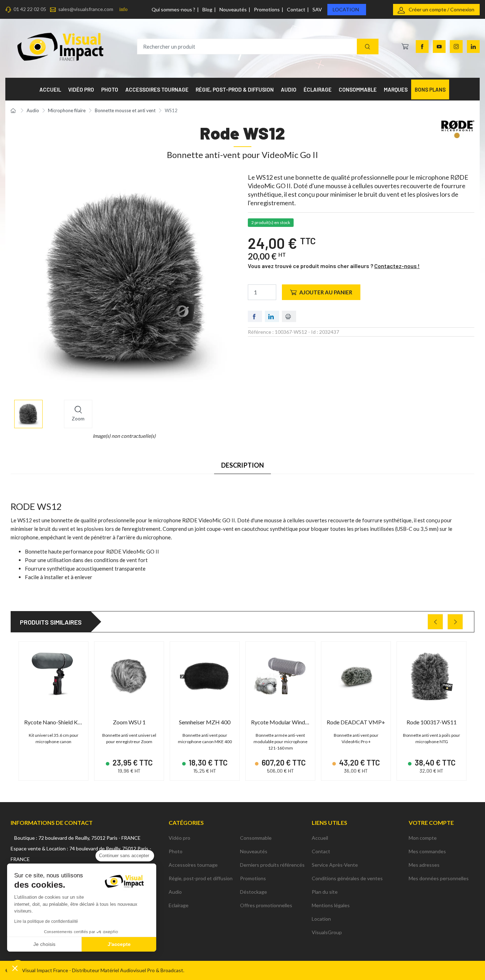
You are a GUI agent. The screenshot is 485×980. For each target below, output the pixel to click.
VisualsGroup (327, 932)
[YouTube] (439, 46)
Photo (175, 851)
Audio (175, 892)
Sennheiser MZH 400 (204, 722)
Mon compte (423, 838)
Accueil (320, 838)
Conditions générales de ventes (347, 878)
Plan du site (325, 892)
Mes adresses (424, 865)
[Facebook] (422, 46)
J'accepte (119, 944)
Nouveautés (233, 9)
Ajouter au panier (325, 292)
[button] (14, 967)
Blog (207, 9)
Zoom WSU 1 (129, 722)
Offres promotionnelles (266, 905)
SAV (317, 9)
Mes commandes (427, 851)
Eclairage (179, 905)
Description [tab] (242, 465)
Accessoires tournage (193, 865)
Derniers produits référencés (272, 865)
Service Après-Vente (335, 865)
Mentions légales (331, 905)
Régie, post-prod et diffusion (201, 878)
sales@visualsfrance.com (85, 9)
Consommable (256, 838)
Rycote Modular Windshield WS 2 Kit (296, 722)
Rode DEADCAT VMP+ (356, 722)
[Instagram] (456, 46)
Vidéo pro (179, 838)
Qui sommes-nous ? (173, 9)
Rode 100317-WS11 (432, 722)
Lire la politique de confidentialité (46, 921)
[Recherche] (367, 47)
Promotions (267, 9)
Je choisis (44, 944)
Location (346, 9)
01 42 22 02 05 (29, 9)
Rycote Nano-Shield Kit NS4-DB (63, 722)
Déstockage (253, 892)
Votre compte (431, 822)
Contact (296, 9)
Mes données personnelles (439, 878)
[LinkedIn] (473, 46)
